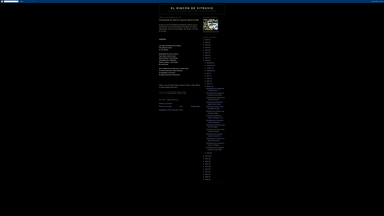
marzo (209, 83)
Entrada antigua (195, 106)
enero (208, 153)
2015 (206, 161)
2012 (206, 169)
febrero (209, 86)
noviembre (210, 65)
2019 (206, 58)
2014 (206, 164)
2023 (206, 47)
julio (208, 73)
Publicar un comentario (165, 103)
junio (208, 76)
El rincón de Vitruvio (192, 8)
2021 (206, 53)
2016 (206, 159)
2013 (206, 166)
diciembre (210, 63)
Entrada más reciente (165, 106)
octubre (209, 68)
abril (208, 81)
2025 (206, 42)
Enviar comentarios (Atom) (175, 110)
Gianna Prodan (171, 93)
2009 (206, 177)
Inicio (181, 106)
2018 (206, 60)
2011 (206, 171)
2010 (206, 174)
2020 (206, 55)
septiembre (210, 70)
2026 (206, 39)
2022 (206, 50)
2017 (206, 156)
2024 (206, 45)
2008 (206, 179)
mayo (208, 78)
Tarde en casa (181, 93)
